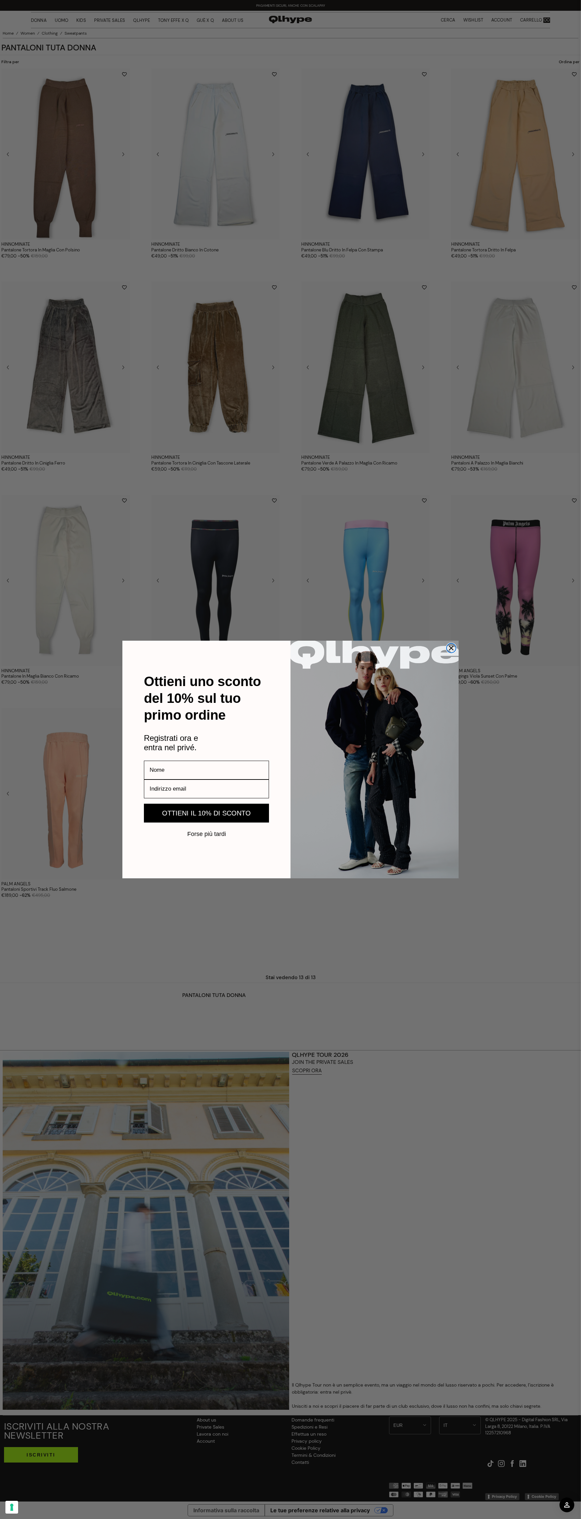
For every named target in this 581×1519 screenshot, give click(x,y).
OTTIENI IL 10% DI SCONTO (206, 813)
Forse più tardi (206, 833)
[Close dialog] (451, 648)
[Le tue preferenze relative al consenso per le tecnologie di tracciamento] (11, 1507)
